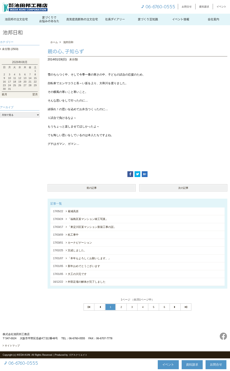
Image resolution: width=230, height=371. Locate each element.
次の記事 (183, 187)
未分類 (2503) (10, 48)
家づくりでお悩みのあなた (49, 19)
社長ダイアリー (115, 19)
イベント (221, 6)
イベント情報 (180, 19)
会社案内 (213, 19)
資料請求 (204, 6)
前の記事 (92, 187)
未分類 (73, 59)
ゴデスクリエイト (78, 355)
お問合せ (187, 6)
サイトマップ (12, 345)
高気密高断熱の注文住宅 (82, 19)
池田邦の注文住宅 (16, 19)
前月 (4, 94)
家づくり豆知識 (148, 19)
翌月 (35, 94)
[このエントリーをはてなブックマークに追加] (145, 174)
